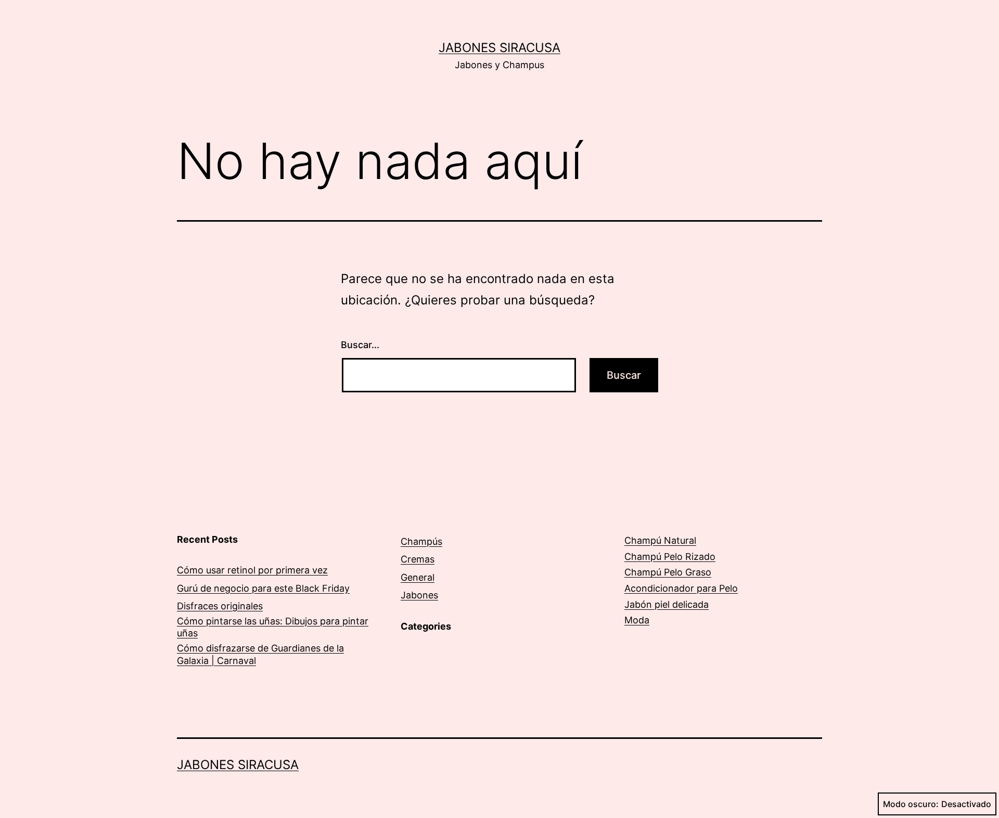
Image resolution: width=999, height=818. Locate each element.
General (417, 577)
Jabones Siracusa (499, 47)
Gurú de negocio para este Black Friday (263, 588)
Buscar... (360, 344)
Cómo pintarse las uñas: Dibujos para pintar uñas (272, 627)
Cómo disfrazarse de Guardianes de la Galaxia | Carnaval (260, 654)
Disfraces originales (220, 605)
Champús (421, 541)
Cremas (417, 559)
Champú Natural (660, 540)
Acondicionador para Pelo (681, 588)
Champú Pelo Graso (667, 572)
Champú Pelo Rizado (669, 556)
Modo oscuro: (911, 804)
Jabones (419, 595)
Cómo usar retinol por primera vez (252, 570)
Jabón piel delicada (666, 604)
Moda (636, 620)
